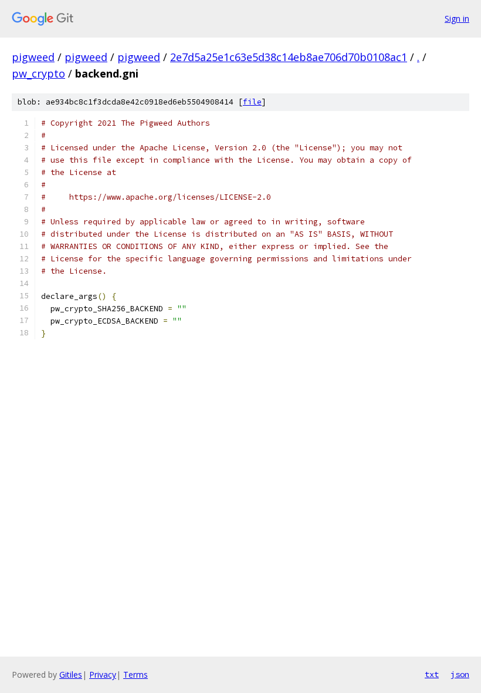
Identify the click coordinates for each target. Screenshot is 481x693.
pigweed (33, 57)
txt (432, 674)
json (459, 674)
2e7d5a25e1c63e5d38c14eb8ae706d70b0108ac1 (288, 57)
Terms (135, 674)
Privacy (102, 674)
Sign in (457, 18)
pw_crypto (38, 73)
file (252, 102)
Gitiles (70, 674)
